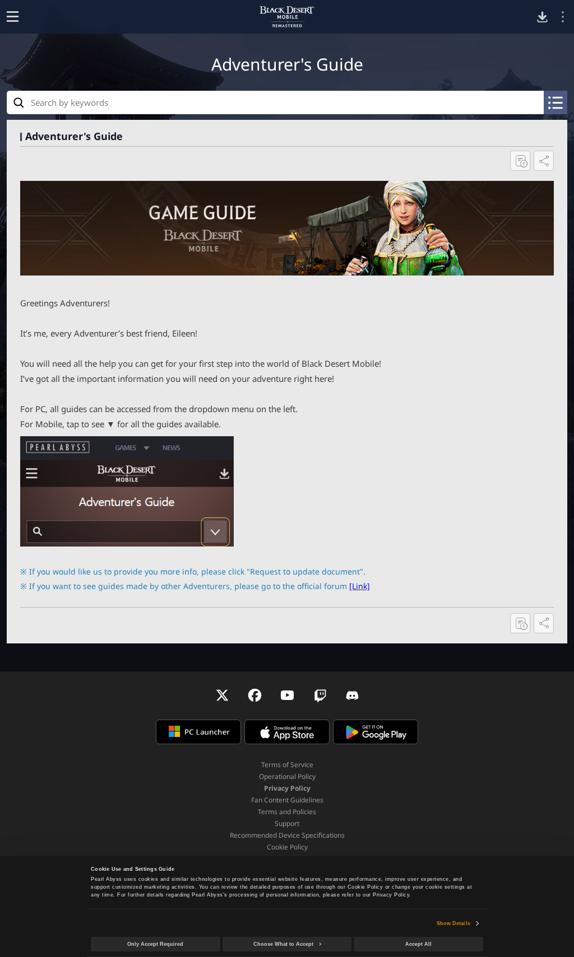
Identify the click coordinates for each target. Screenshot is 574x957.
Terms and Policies (287, 811)
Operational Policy (287, 776)
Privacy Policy (287, 788)
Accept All (418, 944)
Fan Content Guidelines (287, 800)
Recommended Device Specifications (287, 835)
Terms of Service (287, 764)
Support (287, 823)
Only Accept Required (155, 944)
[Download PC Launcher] (542, 17)
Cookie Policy (287, 847)
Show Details (453, 923)
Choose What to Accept (283, 944)
